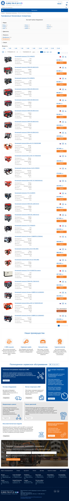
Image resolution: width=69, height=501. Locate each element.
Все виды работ (55, 364)
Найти (66, 7)
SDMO (27, 28)
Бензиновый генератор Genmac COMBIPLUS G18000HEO (29, 315)
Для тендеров (63, 470)
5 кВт (10, 48)
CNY (51, 52)
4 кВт (4, 48)
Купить (61, 62)
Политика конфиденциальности (26, 496)
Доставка (42, 470)
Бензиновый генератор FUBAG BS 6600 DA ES (26, 67)
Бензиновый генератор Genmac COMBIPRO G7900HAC (29, 236)
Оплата (34, 470)
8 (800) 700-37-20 (12, 3)
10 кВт (40, 48)
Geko (5, 28)
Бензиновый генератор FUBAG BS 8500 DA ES (26, 89)
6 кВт (16, 48)
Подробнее (6, 380)
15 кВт (58, 48)
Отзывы (18, 470)
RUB (42, 52)
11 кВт (46, 48)
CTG (48, 28)
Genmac (49, 26)
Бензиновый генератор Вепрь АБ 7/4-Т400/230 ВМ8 (28, 143)
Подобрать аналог (61, 311)
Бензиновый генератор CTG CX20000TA (25, 225)
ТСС (49, 25)
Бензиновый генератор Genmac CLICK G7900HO (27, 168)
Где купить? (26, 470)
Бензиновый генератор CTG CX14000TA (25, 193)
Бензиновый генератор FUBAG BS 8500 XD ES (27, 110)
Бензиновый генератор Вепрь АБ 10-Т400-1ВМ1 (27, 259)
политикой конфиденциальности (43, 455)
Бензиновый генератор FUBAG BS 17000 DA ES (27, 281)
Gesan (27, 25)
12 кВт (52, 48)
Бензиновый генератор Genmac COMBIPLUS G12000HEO (29, 292)
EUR (48, 52)
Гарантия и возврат (52, 470)
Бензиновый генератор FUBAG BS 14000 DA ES (27, 214)
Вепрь (5, 25)
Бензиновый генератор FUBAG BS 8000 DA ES (26, 99)
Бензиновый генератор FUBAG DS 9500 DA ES (27, 132)
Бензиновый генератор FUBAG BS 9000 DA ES (26, 121)
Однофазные (7, 37)
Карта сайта (28, 498)
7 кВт (22, 48)
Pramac (27, 26)
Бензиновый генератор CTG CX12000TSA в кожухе (28, 270)
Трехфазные (6, 39)
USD (45, 52)
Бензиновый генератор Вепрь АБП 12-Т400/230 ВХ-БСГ (29, 303)
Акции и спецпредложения (7, 470)
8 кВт (28, 48)
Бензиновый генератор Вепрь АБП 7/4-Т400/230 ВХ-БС (29, 180)
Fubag (5, 26)
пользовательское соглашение (16, 455)
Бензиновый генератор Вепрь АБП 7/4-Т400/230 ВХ (28, 155)
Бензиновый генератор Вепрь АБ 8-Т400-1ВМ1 (26, 248)
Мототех (3, 3)
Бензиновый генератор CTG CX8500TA (25, 78)
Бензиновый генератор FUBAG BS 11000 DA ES (27, 203)
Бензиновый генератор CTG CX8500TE (25, 56)
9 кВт (34, 48)
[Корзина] (66, 5)
